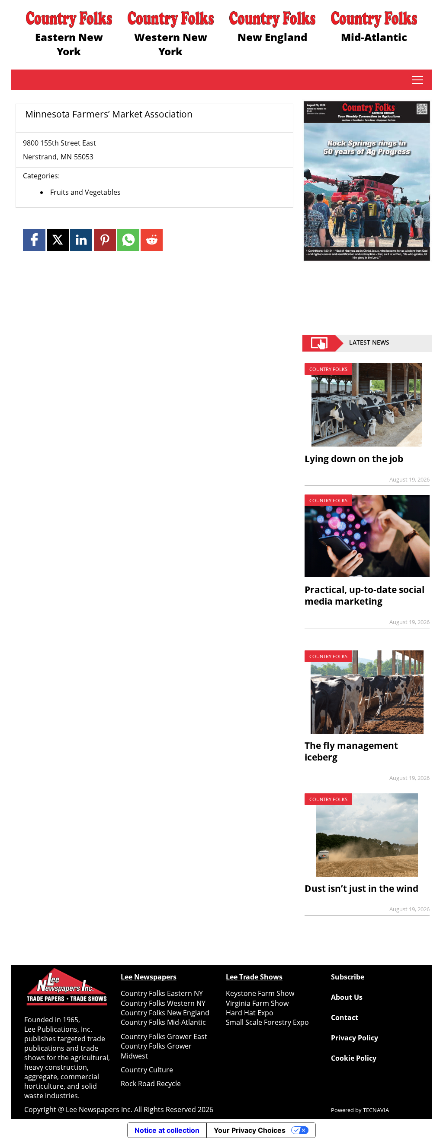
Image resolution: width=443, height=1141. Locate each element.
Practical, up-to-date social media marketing (364, 595)
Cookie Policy (353, 1058)
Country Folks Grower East (164, 1036)
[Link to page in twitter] (58, 240)
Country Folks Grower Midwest (156, 1050)
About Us (347, 997)
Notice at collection (167, 1130)
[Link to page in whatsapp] (128, 240)
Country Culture (147, 1069)
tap (417, 80)
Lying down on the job (354, 459)
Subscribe (347, 977)
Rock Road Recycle (151, 1083)
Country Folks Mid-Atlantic (163, 1022)
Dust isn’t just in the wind (361, 888)
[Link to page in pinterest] (105, 240)
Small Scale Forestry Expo (267, 1022)
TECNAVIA (376, 1110)
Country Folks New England (165, 1012)
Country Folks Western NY (163, 1003)
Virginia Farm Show (257, 1003)
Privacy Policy (354, 1038)
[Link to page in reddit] (152, 240)
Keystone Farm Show (260, 993)
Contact (344, 1017)
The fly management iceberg (351, 751)
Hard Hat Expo (249, 1012)
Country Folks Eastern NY (162, 993)
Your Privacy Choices (250, 1130)
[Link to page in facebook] (34, 240)
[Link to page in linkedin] (81, 240)
